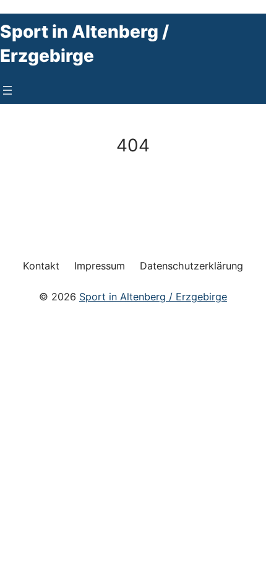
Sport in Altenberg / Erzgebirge (153, 296)
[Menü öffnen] (7, 90)
